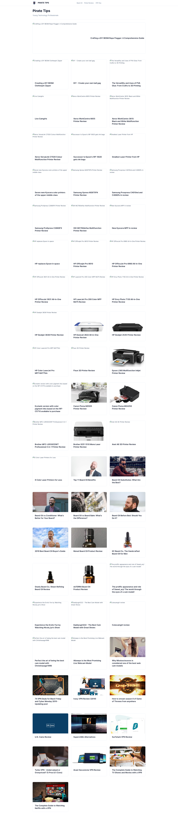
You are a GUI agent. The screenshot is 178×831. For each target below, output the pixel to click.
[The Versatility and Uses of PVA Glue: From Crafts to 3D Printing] (127, 74)
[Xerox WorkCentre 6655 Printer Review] (89, 111)
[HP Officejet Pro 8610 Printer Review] (89, 255)
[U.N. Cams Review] (50, 727)
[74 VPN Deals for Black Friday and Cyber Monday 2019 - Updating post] (50, 691)
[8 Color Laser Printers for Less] (50, 471)
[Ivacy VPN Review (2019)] (89, 691)
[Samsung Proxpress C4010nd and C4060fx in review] (127, 184)
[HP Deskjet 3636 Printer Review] (50, 326)
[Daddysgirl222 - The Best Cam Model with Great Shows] (89, 616)
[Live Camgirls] (50, 111)
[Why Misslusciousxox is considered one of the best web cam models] (127, 653)
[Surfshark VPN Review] (127, 727)
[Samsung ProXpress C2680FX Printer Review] (50, 219)
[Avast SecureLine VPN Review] (89, 761)
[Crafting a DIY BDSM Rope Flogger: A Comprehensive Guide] (89, 38)
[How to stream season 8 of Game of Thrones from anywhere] (127, 691)
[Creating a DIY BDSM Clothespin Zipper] (50, 74)
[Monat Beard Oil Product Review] (89, 542)
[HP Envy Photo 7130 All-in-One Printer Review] (127, 290)
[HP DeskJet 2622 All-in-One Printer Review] (89, 326)
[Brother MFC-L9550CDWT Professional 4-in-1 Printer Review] (50, 435)
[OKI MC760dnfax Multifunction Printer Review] (89, 219)
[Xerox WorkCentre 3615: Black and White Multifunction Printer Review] (127, 111)
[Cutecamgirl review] (127, 616)
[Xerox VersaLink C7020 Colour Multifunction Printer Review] (50, 148)
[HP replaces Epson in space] (50, 255)
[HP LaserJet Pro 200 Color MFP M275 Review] (89, 290)
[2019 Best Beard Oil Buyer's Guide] (50, 542)
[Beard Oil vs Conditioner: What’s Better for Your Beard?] (50, 507)
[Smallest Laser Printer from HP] (127, 148)
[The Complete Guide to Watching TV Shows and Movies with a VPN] (127, 761)
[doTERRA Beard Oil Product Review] (89, 579)
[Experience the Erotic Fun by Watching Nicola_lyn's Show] (50, 616)
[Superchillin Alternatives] (89, 727)
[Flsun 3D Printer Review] (89, 362)
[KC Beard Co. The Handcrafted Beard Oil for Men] (127, 542)
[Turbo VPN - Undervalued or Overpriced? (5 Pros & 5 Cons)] (50, 761)
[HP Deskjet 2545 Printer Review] (127, 326)
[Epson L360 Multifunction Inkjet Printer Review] (127, 362)
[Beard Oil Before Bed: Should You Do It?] (127, 507)
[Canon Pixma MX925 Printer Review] (89, 399)
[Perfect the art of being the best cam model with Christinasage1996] (50, 653)
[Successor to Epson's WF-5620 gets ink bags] (89, 148)
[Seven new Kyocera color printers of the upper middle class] (50, 184)
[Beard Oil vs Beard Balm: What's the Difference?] (89, 507)
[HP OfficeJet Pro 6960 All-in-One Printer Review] (127, 255)
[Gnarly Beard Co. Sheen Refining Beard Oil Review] (50, 579)
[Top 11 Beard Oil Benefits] (89, 471)
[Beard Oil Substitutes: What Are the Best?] (127, 471)
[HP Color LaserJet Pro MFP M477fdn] (50, 362)
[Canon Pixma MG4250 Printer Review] (127, 399)
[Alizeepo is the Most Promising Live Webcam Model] (89, 653)
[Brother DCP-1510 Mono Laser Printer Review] (89, 435)
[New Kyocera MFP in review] (127, 219)
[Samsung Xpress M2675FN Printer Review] (89, 184)
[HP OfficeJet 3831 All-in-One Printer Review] (50, 290)
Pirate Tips (43, 3)
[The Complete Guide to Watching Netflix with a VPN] (50, 797)
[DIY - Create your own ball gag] (89, 74)
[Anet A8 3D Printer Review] (127, 435)
